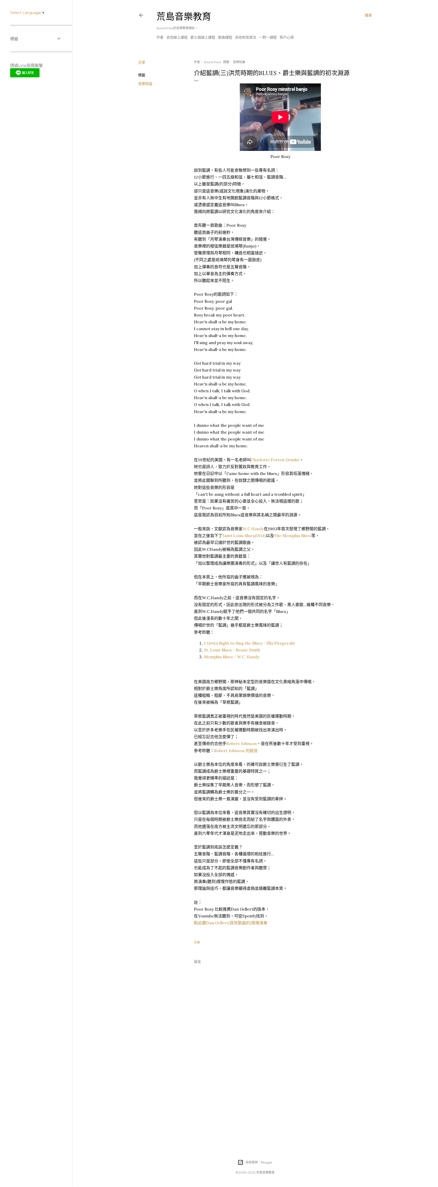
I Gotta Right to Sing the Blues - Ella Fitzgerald (249, 643)
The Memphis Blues (292, 535)
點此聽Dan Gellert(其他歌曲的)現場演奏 (230, 922)
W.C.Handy (253, 528)
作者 (159, 37)
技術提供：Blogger (259, 1162)
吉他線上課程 (177, 37)
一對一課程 (268, 37)
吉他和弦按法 (245, 37)
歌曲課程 (225, 37)
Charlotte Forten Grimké (275, 459)
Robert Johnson (241, 743)
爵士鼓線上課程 (202, 37)
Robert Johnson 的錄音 (236, 750)
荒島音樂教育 (183, 17)
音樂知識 (145, 83)
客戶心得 (287, 37)
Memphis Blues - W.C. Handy (231, 656)
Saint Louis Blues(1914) (244, 535)
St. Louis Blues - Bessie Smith (232, 649)
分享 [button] (141, 62)
